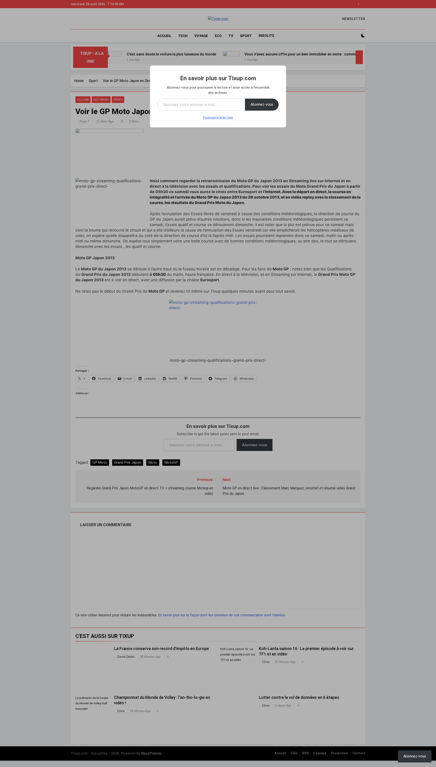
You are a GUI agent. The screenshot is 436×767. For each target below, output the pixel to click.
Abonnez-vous (261, 104)
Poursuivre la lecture (218, 117)
